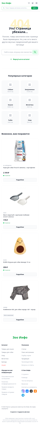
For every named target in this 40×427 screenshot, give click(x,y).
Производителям (27, 362)
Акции (4, 365)
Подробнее (20, 180)
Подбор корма (26, 355)
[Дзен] (31, 391)
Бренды (4, 362)
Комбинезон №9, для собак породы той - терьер (19, 309)
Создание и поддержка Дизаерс (20, 412)
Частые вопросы (27, 381)
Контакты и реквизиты (29, 387)
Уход (3, 355)
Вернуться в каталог (21, 59)
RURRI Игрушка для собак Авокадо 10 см (16, 262)
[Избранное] (29, 3)
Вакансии (25, 384)
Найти (35, 8)
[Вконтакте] (27, 391)
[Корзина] (32, 3)
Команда (24, 377)
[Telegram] (23, 395)
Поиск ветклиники (28, 352)
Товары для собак (7, 352)
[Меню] (36, 3)
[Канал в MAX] (23, 391)
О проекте (25, 374)
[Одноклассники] (35, 391)
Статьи (24, 349)
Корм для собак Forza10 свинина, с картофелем (19, 167)
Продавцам (25, 359)
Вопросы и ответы (28, 365)
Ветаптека (5, 359)
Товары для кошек (8, 349)
